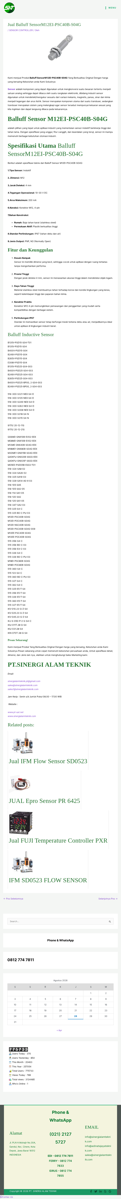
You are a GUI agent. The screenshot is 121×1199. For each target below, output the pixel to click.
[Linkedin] (100, 1191)
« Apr (59, 1030)
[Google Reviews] (110, 1191)
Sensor (11, 89)
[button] (6, 1197)
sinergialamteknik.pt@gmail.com (24, 681)
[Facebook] (91, 1191)
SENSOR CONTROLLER (21, 30)
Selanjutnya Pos (108, 898)
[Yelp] (105, 1191)
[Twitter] (95, 1191)
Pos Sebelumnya (13, 898)
